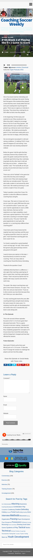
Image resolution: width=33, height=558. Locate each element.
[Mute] (27, 54)
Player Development (24, 519)
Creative (18, 509)
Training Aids (12, 533)
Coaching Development (7, 507)
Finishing (8, 512)
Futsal (13, 512)
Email (5, 405)
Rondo (9, 524)
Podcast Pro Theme (18, 551)
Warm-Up (4, 537)
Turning (26, 533)
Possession (16, 522)
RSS (22, 69)
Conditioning (11, 509)
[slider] (13, 67)
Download (25, 67)
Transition (18, 533)
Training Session (7, 489)
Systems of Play (12, 527)
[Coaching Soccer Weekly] (16, 17)
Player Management (7, 522)
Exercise (4, 480)
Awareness (23, 504)
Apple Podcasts (15, 69)
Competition (5, 509)
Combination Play (19, 507)
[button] (16, 4)
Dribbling (4, 512)
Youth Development (18, 536)
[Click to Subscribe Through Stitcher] (16, 458)
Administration (7, 504)
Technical (6, 531)
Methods (14, 515)
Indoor (29, 512)
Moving (28, 515)
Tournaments (5, 533)
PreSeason (24, 522)
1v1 (3, 504)
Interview (4, 484)
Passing (13, 519)
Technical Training (15, 531)
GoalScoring (19, 512)
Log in (23, 553)
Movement (23, 516)
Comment (6, 378)
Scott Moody (13, 524)
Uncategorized (6, 493)
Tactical (21, 527)
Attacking (15, 504)
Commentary (5, 475)
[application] (16, 52)
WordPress (18, 553)
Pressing (29, 522)
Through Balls (22, 531)
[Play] (3, 52)
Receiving (5, 524)
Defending (25, 509)
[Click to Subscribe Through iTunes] (16, 451)
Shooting (19, 524)
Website (5, 413)
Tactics (27, 527)
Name (5, 396)
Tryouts (22, 533)
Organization (6, 519)
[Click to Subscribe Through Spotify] (16, 465)
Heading (25, 512)
